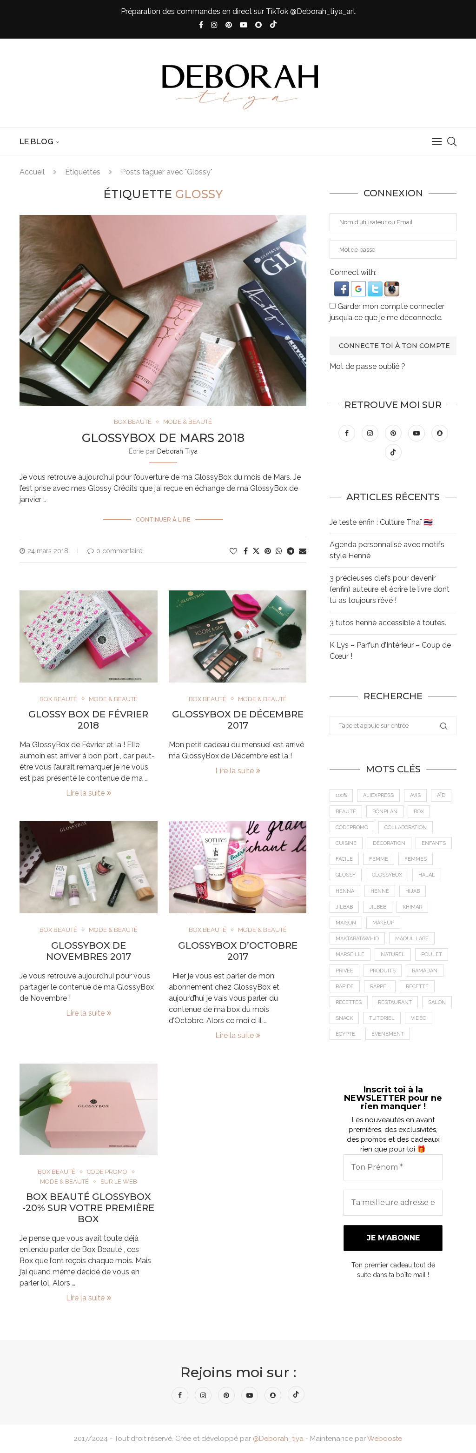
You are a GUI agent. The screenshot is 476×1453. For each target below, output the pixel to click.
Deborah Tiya (177, 451)
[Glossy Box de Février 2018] (89, 636)
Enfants (434, 843)
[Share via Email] (302, 551)
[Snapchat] (258, 24)
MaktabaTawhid (357, 939)
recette (417, 987)
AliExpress (378, 795)
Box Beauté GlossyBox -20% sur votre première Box (88, 1208)
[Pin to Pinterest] (267, 551)
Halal (426, 875)
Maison (346, 923)
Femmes (415, 859)
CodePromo (352, 827)
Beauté (346, 812)
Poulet (431, 954)
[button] (342, 285)
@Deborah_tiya (278, 1438)
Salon (437, 1002)
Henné (379, 891)
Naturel (393, 954)
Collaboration (405, 827)
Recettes (349, 1002)
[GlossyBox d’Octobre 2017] (238, 867)
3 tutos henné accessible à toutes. (388, 622)
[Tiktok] (273, 25)
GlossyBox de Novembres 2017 (88, 951)
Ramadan (424, 971)
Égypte (345, 1034)
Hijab (412, 891)
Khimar (412, 907)
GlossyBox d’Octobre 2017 (238, 951)
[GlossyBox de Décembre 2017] (238, 636)
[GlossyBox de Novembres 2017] (89, 867)
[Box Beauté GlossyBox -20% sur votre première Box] (89, 1110)
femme (378, 859)
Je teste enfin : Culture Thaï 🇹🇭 (381, 522)
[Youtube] (243, 24)
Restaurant (395, 1002)
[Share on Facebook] (246, 551)
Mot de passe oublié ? (367, 366)
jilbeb (377, 907)
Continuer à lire (163, 519)
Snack (344, 1018)
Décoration (389, 843)
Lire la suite (85, 793)
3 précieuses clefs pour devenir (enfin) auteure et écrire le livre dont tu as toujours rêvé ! (390, 589)
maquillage (412, 939)
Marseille (350, 954)
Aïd (441, 795)
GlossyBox (387, 875)
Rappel (380, 987)
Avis (415, 795)
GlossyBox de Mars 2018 (163, 438)
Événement (387, 1034)
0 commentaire (119, 551)
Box (419, 812)
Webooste (384, 1438)
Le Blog (36, 141)
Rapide (345, 987)
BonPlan (384, 812)
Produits (383, 971)
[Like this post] (233, 551)
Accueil (32, 171)
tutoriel (382, 1018)
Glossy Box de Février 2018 (88, 720)
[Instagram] (214, 24)
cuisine (346, 843)
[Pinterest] (228, 24)
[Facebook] (201, 24)
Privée (344, 971)
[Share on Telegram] (290, 551)
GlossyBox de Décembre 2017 (238, 720)
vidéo (418, 1018)
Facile (344, 859)
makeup (383, 923)
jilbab (344, 907)
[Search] (451, 141)
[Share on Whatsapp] (279, 551)
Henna (345, 891)
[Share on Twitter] (256, 551)
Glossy (346, 875)
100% (341, 795)
